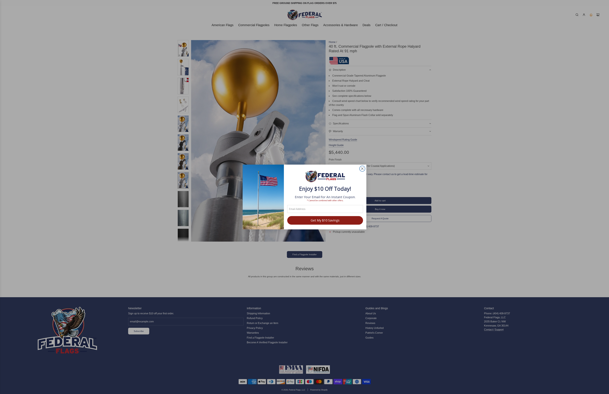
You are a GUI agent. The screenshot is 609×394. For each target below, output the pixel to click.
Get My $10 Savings (325, 220)
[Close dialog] (362, 168)
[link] (325, 177)
